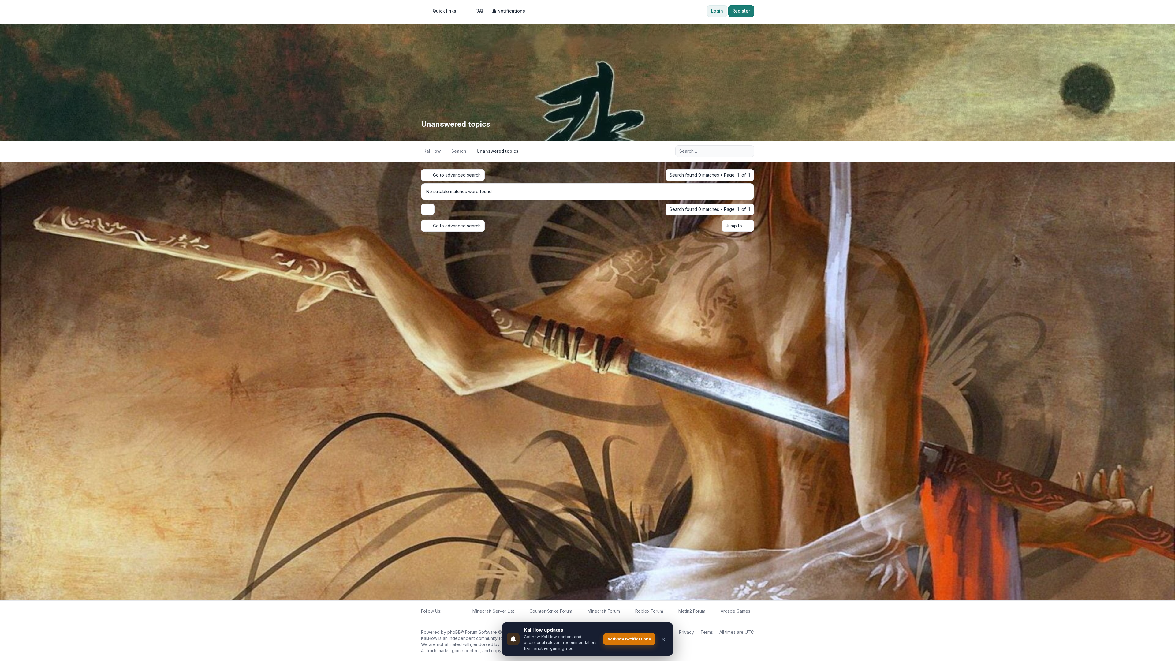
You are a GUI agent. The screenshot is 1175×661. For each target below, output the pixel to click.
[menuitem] (441, 11)
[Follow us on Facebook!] (445, 611)
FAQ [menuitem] (479, 10)
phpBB (454, 632)
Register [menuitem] (741, 10)
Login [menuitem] (717, 10)
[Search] (737, 151)
